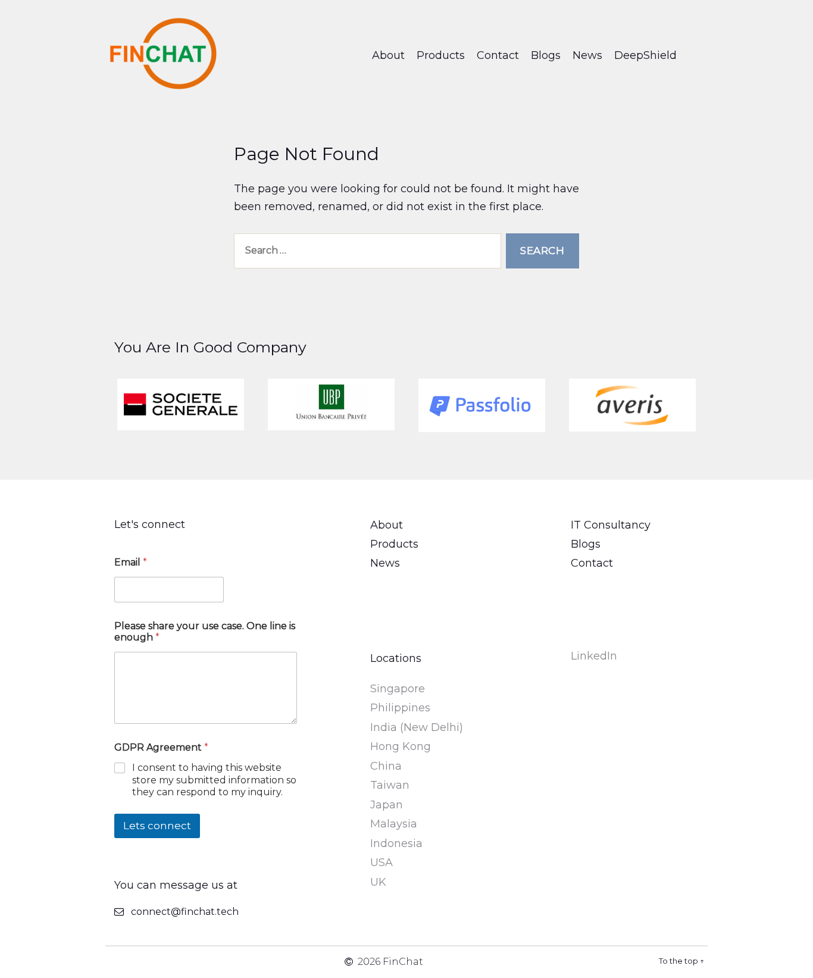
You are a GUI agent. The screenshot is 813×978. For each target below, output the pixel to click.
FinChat (403, 961)
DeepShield (645, 55)
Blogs (546, 55)
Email (130, 562)
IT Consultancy (611, 525)
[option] (180, 405)
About (388, 55)
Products (441, 55)
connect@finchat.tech (185, 911)
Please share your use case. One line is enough (204, 631)
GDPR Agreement (161, 747)
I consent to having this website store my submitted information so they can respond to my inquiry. (214, 780)
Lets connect (157, 826)
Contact (498, 55)
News (587, 55)
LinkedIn (594, 656)
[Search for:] (365, 253)
